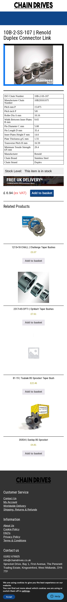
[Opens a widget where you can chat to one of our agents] (55, 596)
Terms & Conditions (14, 540)
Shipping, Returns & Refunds (20, 509)
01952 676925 (11, 556)
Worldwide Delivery (14, 505)
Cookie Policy (11, 529)
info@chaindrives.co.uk (17, 560)
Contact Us (10, 498)
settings (26, 591)
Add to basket (42, 193)
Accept (9, 597)
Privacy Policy (11, 536)
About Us (8, 525)
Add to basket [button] (33, 260)
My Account (10, 502)
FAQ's (6, 533)
